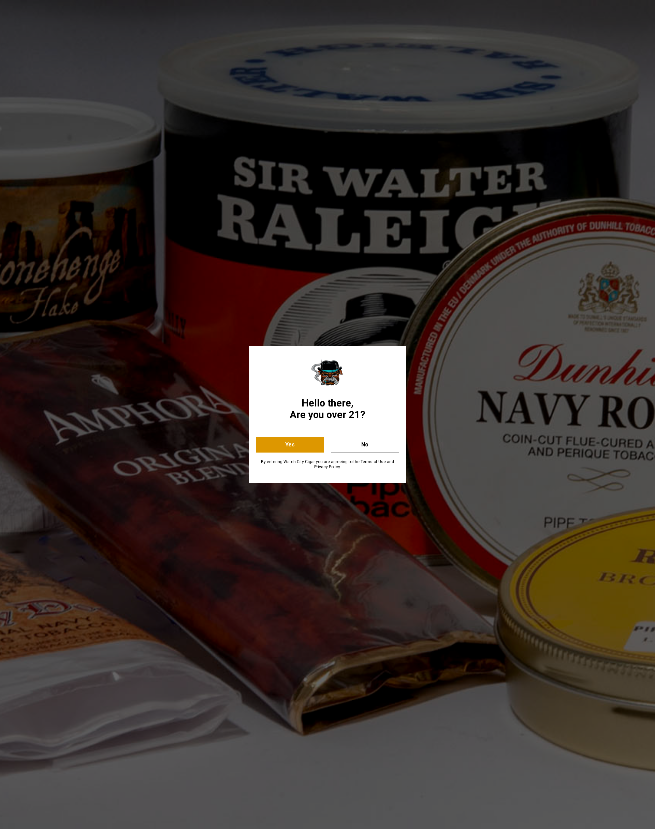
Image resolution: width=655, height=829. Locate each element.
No (364, 444)
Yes (290, 444)
